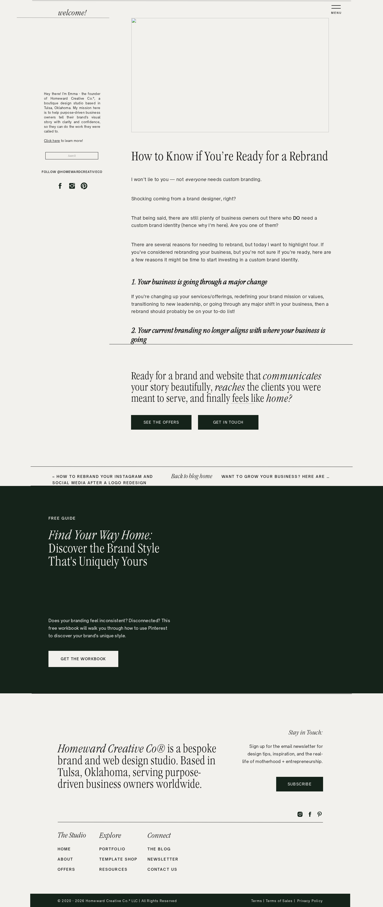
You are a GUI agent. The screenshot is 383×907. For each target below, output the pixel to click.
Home (64, 849)
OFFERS (67, 869)
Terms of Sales (279, 901)
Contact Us (162, 869)
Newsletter (162, 859)
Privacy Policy (310, 901)
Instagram (183, 529)
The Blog (159, 849)
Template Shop (118, 859)
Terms (257, 901)
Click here (52, 141)
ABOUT (65, 859)
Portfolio (112, 849)
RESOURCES (113, 869)
